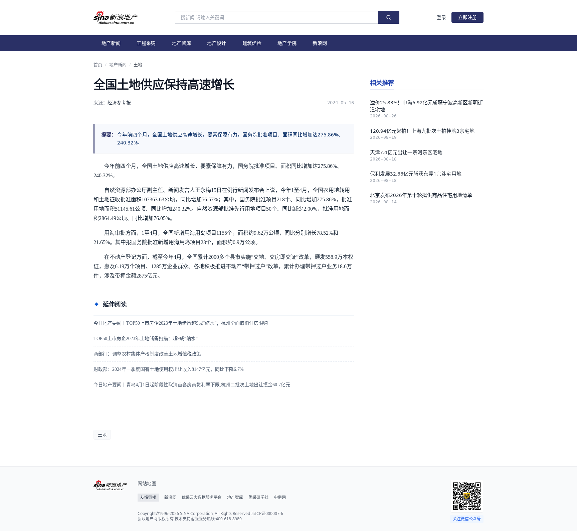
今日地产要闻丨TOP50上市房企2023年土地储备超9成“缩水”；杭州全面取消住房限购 (180, 323)
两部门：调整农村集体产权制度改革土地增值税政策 (147, 353)
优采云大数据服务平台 (202, 497)
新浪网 (320, 43)
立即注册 (467, 17)
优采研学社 (258, 497)
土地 (138, 64)
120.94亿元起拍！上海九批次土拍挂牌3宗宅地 (422, 130)
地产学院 (287, 43)
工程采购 (146, 43)
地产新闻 (111, 43)
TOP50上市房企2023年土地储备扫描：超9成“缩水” (145, 338)
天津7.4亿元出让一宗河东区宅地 (406, 152)
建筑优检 (251, 43)
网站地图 (147, 483)
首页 (97, 64)
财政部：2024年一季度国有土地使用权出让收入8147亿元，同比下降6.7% (168, 369)
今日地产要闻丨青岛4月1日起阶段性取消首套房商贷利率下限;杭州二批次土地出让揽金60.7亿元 (191, 384)
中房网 (280, 497)
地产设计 (216, 43)
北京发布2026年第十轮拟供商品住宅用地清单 (421, 195)
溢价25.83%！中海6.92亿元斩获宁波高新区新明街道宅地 (426, 106)
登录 (441, 17)
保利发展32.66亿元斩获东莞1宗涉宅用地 (415, 173)
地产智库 (181, 43)
